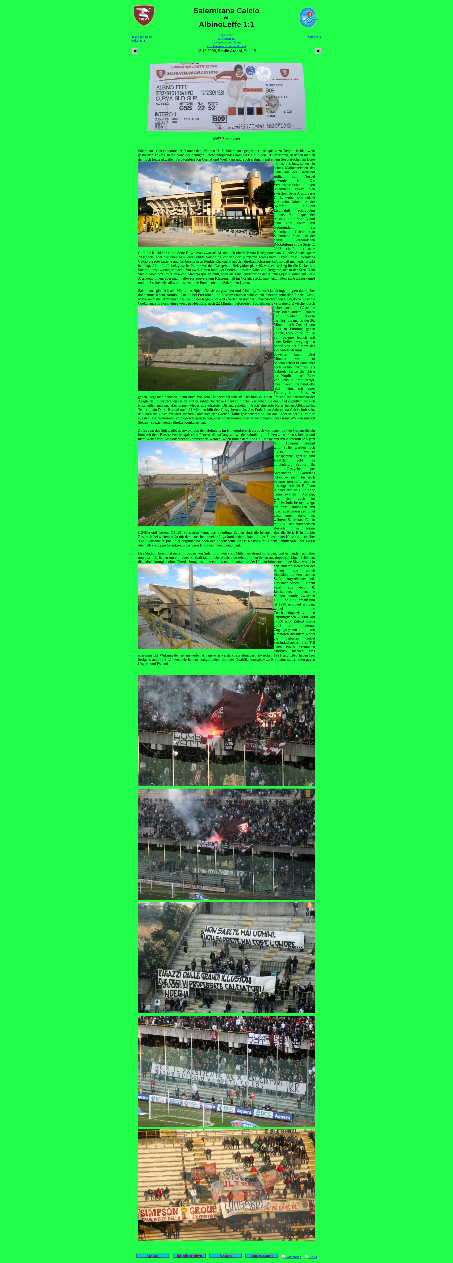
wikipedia (138, 40)
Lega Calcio (226, 35)
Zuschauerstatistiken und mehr (226, 46)
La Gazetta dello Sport (226, 42)
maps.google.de (142, 36)
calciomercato (226, 38)
